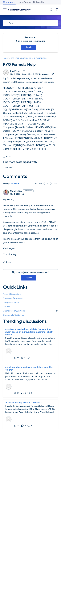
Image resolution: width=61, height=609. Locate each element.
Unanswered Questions (30, 310)
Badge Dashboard (11, 302)
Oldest (14, 183)
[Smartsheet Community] (19, 9)
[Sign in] (56, 10)
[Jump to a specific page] (55, 183)
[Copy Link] (52, 74)
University (38, 2)
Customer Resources (13, 298)
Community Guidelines (13, 315)
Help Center (24, 2)
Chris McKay (16, 191)
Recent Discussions (12, 294)
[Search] (51, 10)
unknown (45, 74)
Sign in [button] (29, 47)
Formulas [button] (8, 168)
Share (7, 156)
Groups (6, 306)
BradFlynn (15, 71)
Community (9, 2)
